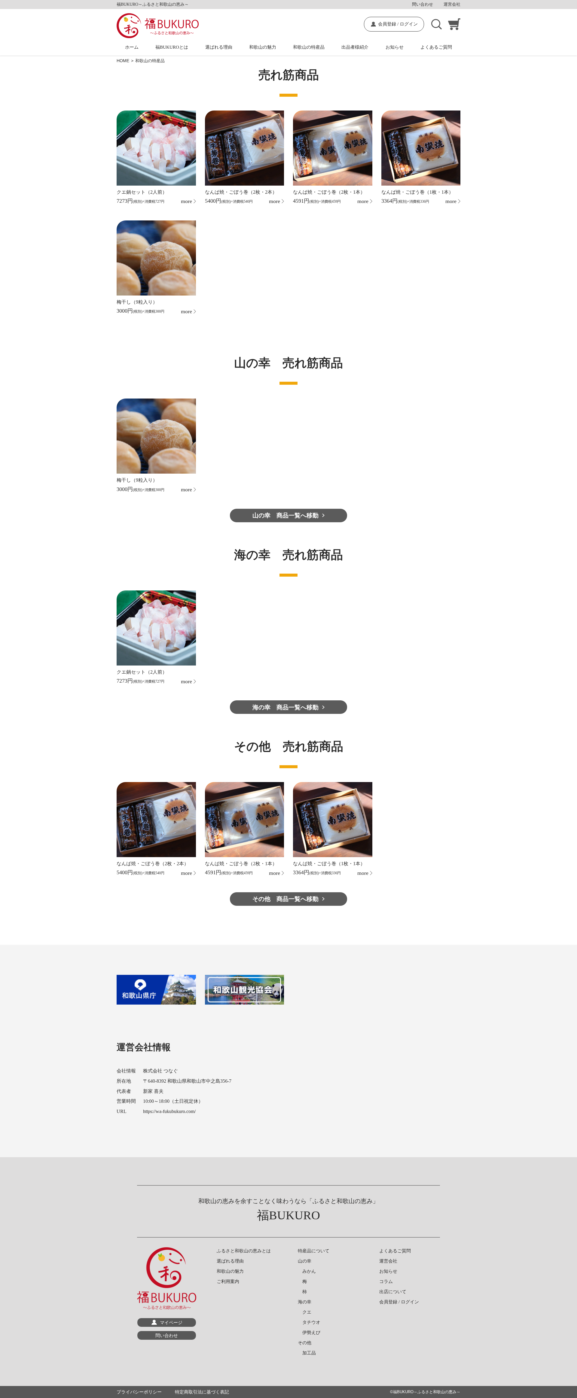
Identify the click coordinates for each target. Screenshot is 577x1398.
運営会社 (452, 4)
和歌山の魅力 (262, 47)
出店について (392, 1291)
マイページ (171, 1322)
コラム (386, 1281)
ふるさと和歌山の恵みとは (244, 1250)
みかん (307, 1271)
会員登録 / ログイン (398, 24)
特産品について (313, 1250)
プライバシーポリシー (139, 1391)
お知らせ (395, 47)
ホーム (132, 47)
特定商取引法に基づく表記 (202, 1391)
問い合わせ (422, 4)
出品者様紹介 (354, 47)
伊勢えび (309, 1332)
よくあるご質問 (436, 47)
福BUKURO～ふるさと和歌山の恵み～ (426, 1392)
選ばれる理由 (218, 47)
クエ (304, 1312)
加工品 (307, 1353)
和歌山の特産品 (309, 47)
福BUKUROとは (171, 47)
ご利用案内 (228, 1281)
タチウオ (309, 1322)
